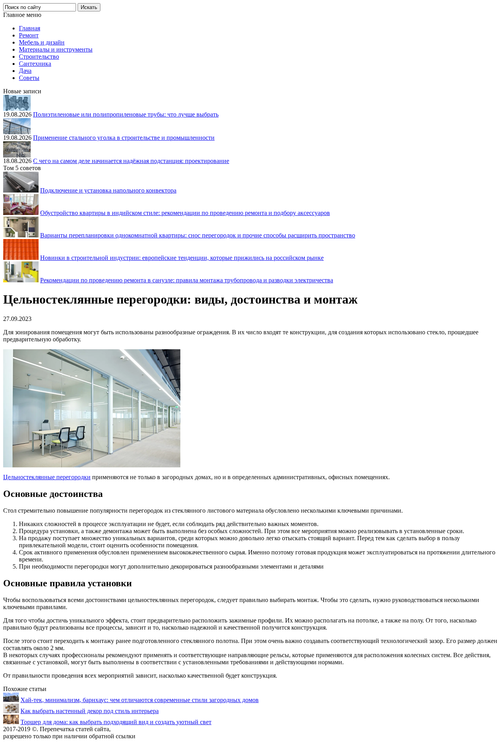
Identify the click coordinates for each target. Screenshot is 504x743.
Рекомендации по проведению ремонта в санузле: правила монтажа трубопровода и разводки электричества (186, 280)
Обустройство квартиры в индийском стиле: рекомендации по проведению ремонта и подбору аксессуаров (185, 212)
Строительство (39, 56)
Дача (25, 70)
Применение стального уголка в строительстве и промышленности (124, 137)
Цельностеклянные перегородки (47, 477)
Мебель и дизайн (42, 42)
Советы (29, 77)
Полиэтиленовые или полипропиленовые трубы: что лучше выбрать (126, 114)
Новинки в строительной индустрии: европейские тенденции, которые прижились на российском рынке (182, 257)
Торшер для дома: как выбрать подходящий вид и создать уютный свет (115, 722)
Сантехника (35, 63)
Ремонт (29, 35)
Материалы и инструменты (56, 49)
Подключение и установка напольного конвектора (108, 190)
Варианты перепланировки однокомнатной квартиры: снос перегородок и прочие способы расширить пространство (197, 235)
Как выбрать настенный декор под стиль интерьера (89, 711)
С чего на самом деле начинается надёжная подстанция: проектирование (131, 160)
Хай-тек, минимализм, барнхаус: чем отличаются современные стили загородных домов (139, 700)
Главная (29, 28)
